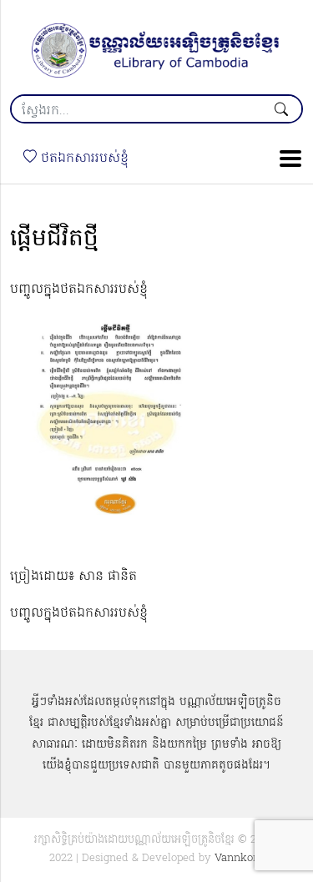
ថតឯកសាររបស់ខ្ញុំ (83, 159)
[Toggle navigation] (285, 158)
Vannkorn (239, 858)
